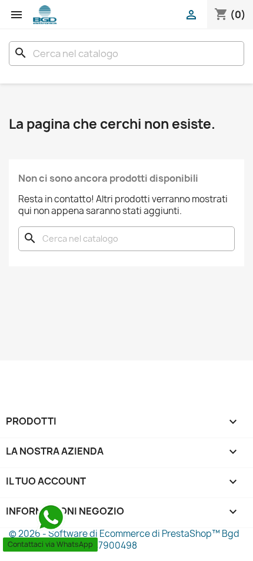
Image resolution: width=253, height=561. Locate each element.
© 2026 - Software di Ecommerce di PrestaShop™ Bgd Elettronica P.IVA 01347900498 (124, 539)
